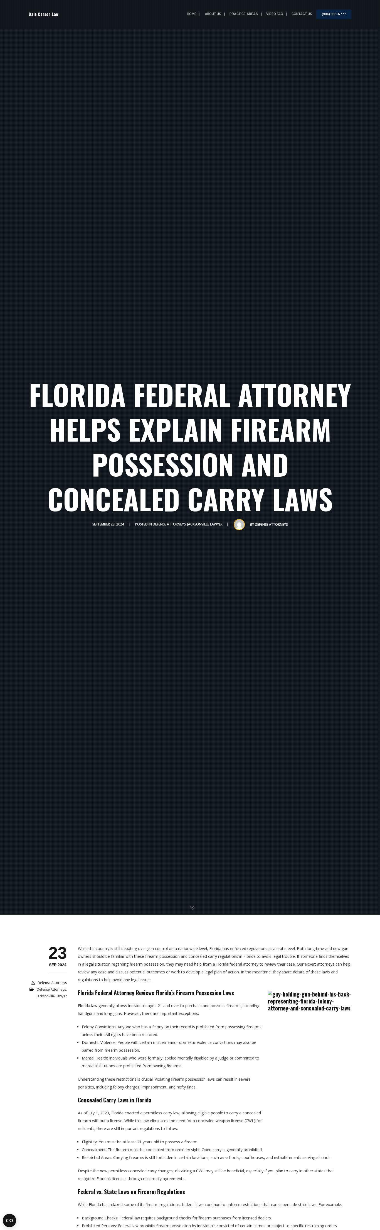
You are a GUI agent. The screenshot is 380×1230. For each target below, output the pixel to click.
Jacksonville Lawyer (205, 524)
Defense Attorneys (169, 524)
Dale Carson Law (43, 14)
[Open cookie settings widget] (9, 1220)
